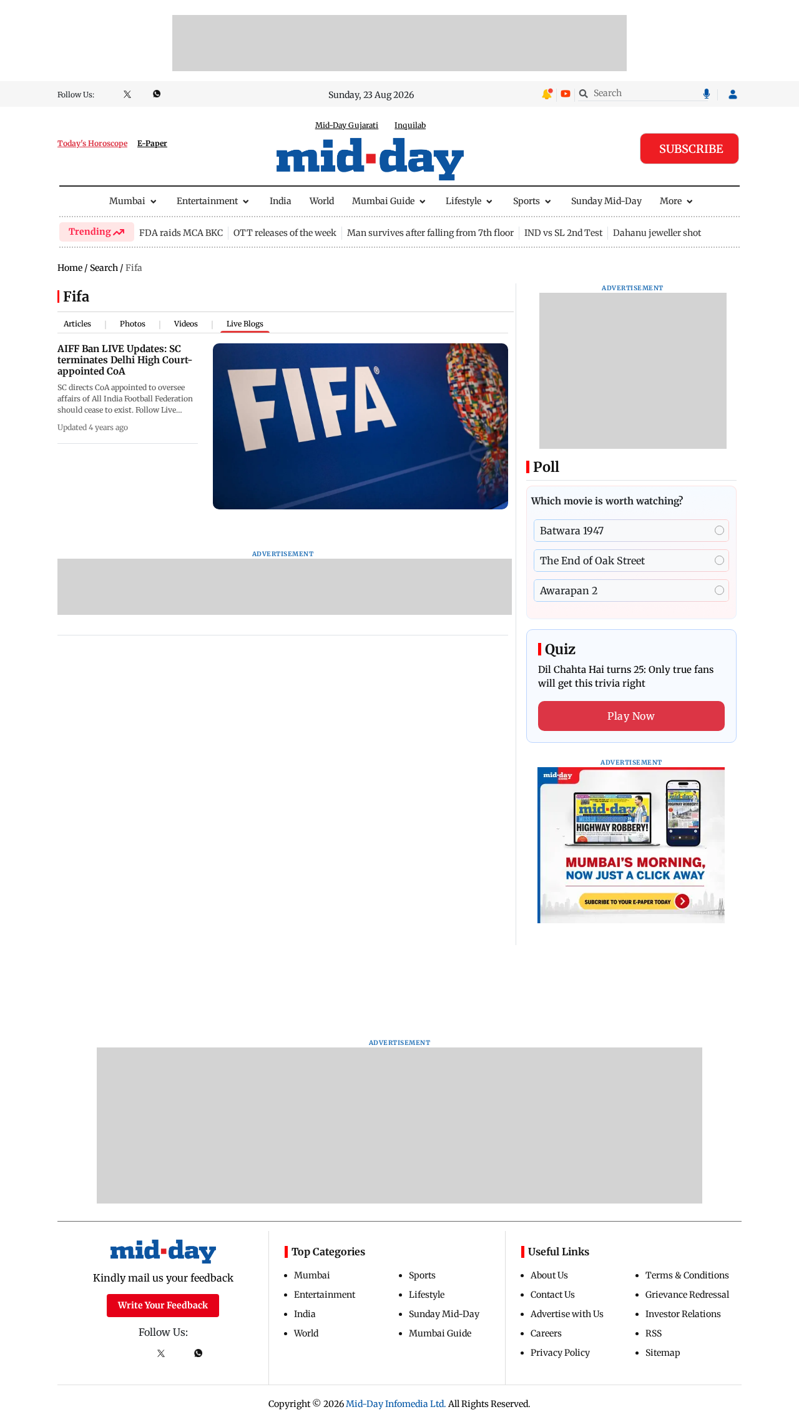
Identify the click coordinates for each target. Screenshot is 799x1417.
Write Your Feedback (163, 1305)
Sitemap (662, 1352)
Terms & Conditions (687, 1275)
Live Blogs (245, 323)
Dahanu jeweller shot (657, 232)
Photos (132, 323)
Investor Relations (683, 1314)
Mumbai (127, 201)
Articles (77, 323)
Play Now (631, 716)
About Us (549, 1275)
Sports (526, 201)
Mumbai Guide (383, 201)
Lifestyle (463, 201)
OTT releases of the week (284, 232)
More (671, 201)
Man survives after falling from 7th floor (430, 232)
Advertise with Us (567, 1314)
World (322, 201)
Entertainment (207, 201)
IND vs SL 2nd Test (563, 232)
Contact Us (553, 1294)
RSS (653, 1333)
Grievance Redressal (687, 1294)
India (281, 201)
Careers (546, 1333)
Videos (186, 323)
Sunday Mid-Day (606, 201)
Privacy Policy (560, 1352)
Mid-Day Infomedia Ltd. (396, 1404)
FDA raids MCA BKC (181, 232)
